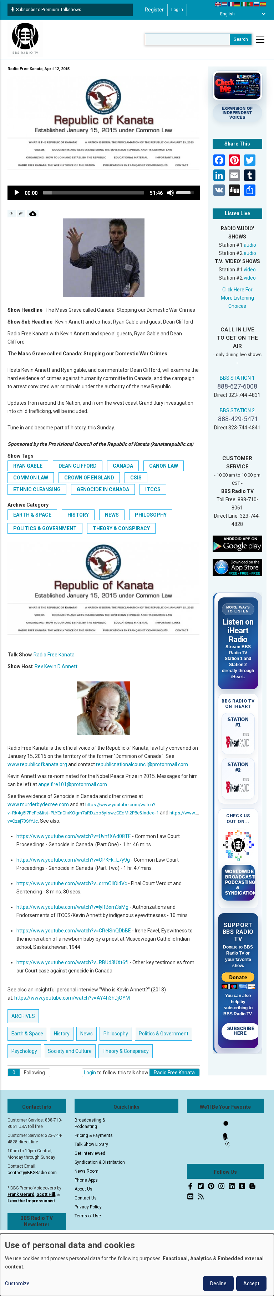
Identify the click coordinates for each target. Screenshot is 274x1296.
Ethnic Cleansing (37, 489)
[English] (218, 3)
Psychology (24, 1051)
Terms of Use (88, 1215)
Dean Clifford (78, 466)
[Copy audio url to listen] (21, 213)
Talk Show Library (91, 1144)
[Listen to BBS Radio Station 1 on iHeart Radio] (238, 740)
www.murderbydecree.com (38, 804)
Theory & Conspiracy (121, 528)
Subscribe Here (241, 1031)
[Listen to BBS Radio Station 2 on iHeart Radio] (238, 785)
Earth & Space (32, 515)
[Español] (263, 3)
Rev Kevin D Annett (56, 666)
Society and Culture (70, 1051)
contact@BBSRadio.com (32, 1172)
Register (154, 10)
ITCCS (153, 489)
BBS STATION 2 (237, 410)
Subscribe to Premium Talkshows (48, 9)
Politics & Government (45, 528)
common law (30, 478)
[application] (103, 193)
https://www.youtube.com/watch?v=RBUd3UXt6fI (72, 962)
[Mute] (170, 192)
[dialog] (137, 1265)
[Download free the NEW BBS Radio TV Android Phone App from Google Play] (238, 543)
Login (90, 1072)
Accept (251, 1283)
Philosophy (151, 515)
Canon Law (163, 466)
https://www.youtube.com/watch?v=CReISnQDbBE (73, 930)
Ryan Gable (27, 466)
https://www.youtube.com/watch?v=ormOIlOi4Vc (71, 883)
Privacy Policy (88, 1206)
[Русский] (257, 3)
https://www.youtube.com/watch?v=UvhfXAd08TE (73, 836)
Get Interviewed (90, 1153)
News (112, 515)
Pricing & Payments (94, 1135)
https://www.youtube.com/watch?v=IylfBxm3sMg (72, 907)
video (250, 269)
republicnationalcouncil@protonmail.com (142, 764)
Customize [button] (17, 1283)
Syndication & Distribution (100, 1162)
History (78, 515)
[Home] (25, 39)
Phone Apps (86, 1180)
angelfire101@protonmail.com (72, 784)
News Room (86, 1171)
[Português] (250, 3)
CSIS (136, 478)
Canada (123, 466)
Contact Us (86, 1198)
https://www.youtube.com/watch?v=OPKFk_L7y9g (73, 860)
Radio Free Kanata (54, 654)
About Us (83, 1189)
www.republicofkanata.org (37, 764)
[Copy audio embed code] (11, 213)
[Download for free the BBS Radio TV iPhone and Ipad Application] (238, 567)
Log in (177, 9)
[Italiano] (244, 3)
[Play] (16, 192)
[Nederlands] (225, 3)
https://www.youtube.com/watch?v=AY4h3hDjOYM (72, 998)
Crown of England (89, 478)
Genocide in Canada (103, 489)
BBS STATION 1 (237, 378)
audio (250, 245)
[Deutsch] (237, 3)
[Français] (231, 3)
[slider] (93, 192)
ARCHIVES (23, 1016)
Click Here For (237, 289)
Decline (218, 1283)
